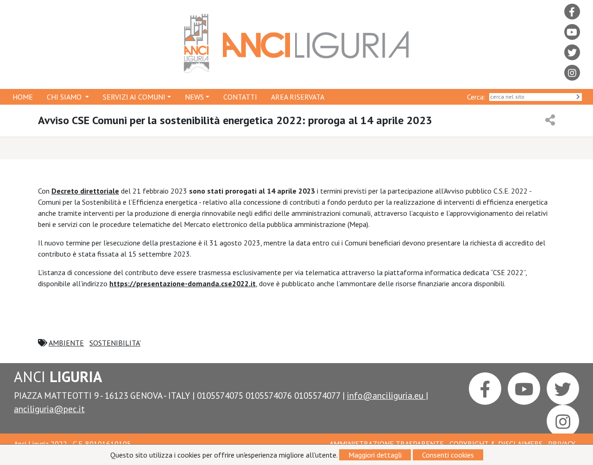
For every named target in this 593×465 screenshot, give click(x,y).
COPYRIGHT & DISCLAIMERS (496, 443)
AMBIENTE (66, 342)
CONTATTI (240, 96)
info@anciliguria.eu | (387, 395)
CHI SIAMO (65, 96)
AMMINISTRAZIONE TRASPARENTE (387, 443)
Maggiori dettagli (375, 454)
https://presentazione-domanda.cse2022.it (182, 283)
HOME (23, 96)
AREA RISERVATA (297, 96)
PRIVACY (562, 443)
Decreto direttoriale (85, 190)
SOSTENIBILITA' (114, 342)
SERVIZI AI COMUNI (134, 96)
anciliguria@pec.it (49, 409)
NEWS (194, 96)
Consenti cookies (448, 454)
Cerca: (478, 96)
